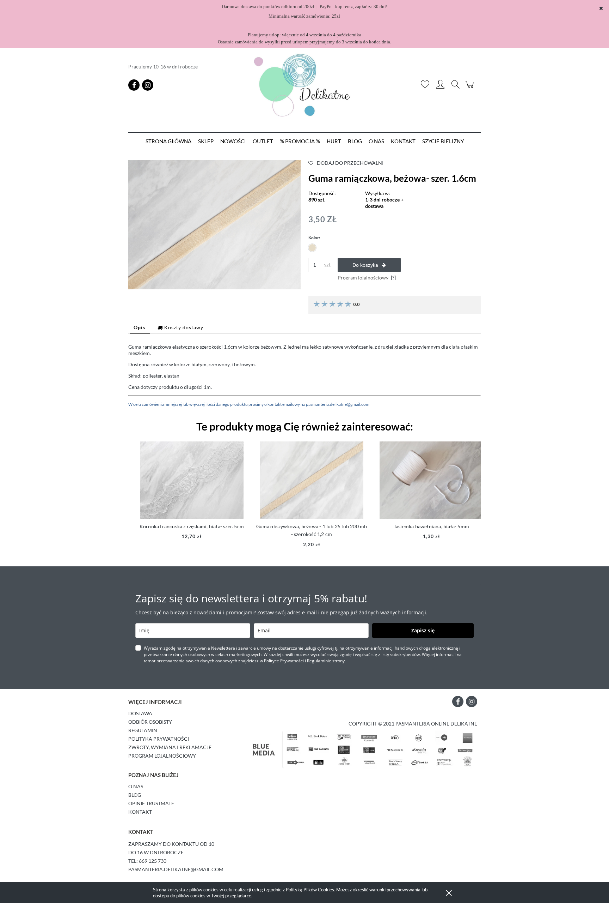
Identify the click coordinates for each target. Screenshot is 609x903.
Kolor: (314, 237)
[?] (393, 278)
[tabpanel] (304, 376)
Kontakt (140, 812)
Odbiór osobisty (150, 722)
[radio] (312, 248)
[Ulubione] (425, 85)
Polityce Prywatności (284, 661)
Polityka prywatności (158, 739)
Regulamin (142, 730)
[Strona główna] (304, 85)
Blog (134, 795)
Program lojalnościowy (162, 756)
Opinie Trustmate (151, 803)
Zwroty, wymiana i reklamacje (169, 747)
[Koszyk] (471, 88)
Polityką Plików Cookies (310, 889)
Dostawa (140, 713)
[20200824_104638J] (214, 224)
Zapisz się (423, 630)
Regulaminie (319, 661)
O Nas (135, 786)
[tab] (140, 327)
